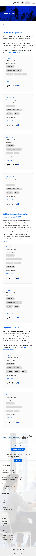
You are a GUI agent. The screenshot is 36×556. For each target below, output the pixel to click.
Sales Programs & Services (8, 470)
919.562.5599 (9, 81)
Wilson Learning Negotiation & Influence (12, 477)
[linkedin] (15, 445)
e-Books (4, 502)
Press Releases (5, 505)
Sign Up (18, 460)
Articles (4, 496)
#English (17, 74)
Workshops (4, 521)
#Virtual (9, 74)
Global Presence (6, 542)
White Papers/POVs (7, 509)
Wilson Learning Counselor (8, 472)
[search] (22, 2)
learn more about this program (17, 52)
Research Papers (6, 507)
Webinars (4, 526)
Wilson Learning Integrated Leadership (11, 479)
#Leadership (10, 266)
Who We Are (5, 533)
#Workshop (10, 66)
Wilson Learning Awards (8, 489)
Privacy (16, 553)
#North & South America (14, 70)
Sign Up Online (11, 86)
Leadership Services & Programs (10, 468)
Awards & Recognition (7, 539)
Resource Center (20, 549)
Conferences (5, 523)
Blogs (3, 498)
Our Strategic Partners (7, 537)
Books (3, 500)
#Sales (24, 74)
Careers (13, 549)
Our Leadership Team (7, 535)
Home (4, 25)
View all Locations (18, 449)
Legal (20, 553)
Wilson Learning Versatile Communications (12, 475)
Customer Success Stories (8, 486)
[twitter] (20, 445)
